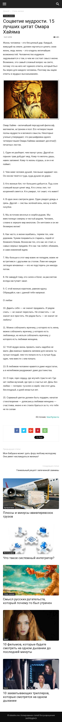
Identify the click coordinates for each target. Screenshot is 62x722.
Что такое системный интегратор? (28, 558)
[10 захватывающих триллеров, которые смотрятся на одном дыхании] (31, 674)
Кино (6, 639)
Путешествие (9, 508)
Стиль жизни (18, 11)
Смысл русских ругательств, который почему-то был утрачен (27, 601)
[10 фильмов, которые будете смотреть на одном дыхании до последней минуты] (31, 625)
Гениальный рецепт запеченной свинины (37, 470)
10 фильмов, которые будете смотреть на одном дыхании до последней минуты (27, 648)
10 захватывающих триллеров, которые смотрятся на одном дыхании (26, 696)
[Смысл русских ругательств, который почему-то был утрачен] (31, 580)
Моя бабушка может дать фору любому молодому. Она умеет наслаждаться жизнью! (29, 455)
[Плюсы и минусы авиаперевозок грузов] (31, 493)
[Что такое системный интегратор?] (31, 539)
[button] (58, 4)
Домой (6, 11)
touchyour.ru (53, 417)
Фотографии (9, 553)
